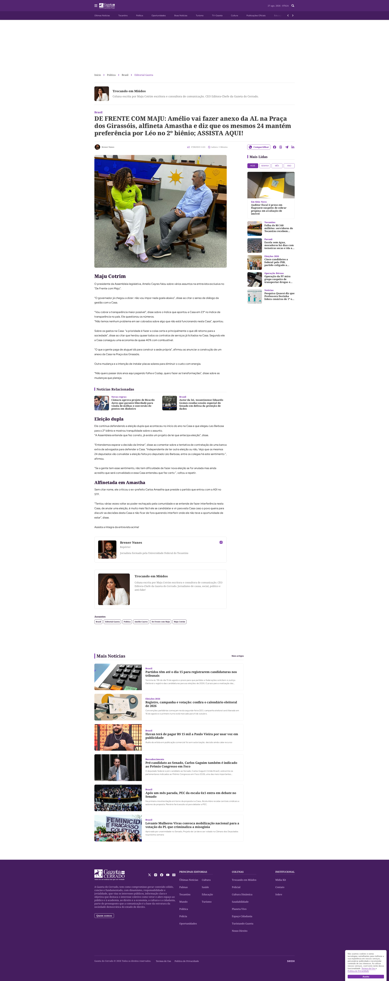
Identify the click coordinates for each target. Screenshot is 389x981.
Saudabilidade (240, 901)
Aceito (366, 976)
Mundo (183, 901)
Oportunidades (158, 15)
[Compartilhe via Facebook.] (274, 147)
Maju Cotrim (179, 621)
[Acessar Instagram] (221, 542)
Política (139, 15)
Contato (279, 887)
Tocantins (123, 15)
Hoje (252, 166)
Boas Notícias (180, 15)
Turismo (199, 15)
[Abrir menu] (95, 5)
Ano (289, 166)
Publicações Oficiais (256, 15)
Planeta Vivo (239, 909)
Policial (236, 887)
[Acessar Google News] (174, 875)
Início (97, 75)
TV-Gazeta (217, 15)
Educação (279, 15)
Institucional (285, 871)
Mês (277, 166)
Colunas (238, 871)
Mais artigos (238, 656)
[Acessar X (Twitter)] (149, 875)
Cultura (234, 15)
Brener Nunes (108, 147)
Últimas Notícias (102, 15)
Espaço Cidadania (242, 916)
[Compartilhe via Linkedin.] (293, 147)
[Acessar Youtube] (168, 875)
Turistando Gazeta (242, 923)
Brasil (125, 75)
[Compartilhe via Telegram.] (287, 147)
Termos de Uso (163, 961)
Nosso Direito (239, 930)
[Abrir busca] (293, 5)
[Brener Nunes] (97, 147)
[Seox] (291, 961)
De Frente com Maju (161, 621)
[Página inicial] (109, 874)
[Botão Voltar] (288, 15)
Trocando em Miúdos (129, 91)
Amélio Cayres (141, 621)
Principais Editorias (193, 871)
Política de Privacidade (187, 961)
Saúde (205, 887)
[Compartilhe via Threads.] (280, 147)
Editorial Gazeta (143, 75)
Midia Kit (280, 880)
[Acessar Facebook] (162, 875)
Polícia (183, 916)
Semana (265, 166)
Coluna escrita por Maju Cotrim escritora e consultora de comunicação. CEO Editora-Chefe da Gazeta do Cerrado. (186, 96)
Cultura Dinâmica (242, 894)
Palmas (183, 887)
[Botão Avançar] (293, 15)
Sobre (278, 894)
